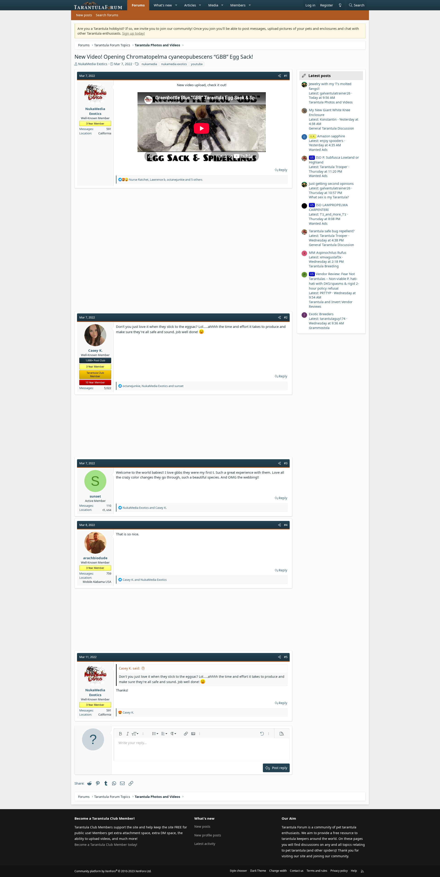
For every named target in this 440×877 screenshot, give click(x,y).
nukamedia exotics (174, 64)
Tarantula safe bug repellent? (332, 231)
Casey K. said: (129, 668)
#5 (285, 657)
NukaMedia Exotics (92, 64)
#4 (285, 525)
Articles (190, 5)
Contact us (296, 871)
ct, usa (106, 510)
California (104, 133)
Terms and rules (317, 871)
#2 (285, 317)
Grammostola (319, 328)
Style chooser (238, 871)
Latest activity (204, 843)
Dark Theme (258, 871)
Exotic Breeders (321, 314)
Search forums (107, 15)
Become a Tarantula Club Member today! (105, 844)
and (145, 508)
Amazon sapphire (327, 136)
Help (354, 871)
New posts (84, 15)
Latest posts (319, 75)
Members (237, 5)
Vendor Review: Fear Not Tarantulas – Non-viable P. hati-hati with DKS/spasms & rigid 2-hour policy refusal (334, 280)
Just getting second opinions (331, 183)
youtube (197, 64)
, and (153, 386)
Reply (283, 170)
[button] (176, 5)
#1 (285, 76)
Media (213, 5)
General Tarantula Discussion (331, 128)
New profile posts (207, 835)
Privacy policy (339, 871)
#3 (285, 463)
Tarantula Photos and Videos (331, 102)
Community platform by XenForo (112, 871)
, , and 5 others (165, 179)
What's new (163, 5)
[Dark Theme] (339, 5)
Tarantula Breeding (324, 266)
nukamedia (149, 64)
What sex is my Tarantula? (329, 197)
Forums (138, 5)
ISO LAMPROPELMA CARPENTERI (328, 207)
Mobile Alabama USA (97, 582)
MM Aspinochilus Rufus (327, 252)
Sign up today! (133, 33)
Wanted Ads (318, 149)
